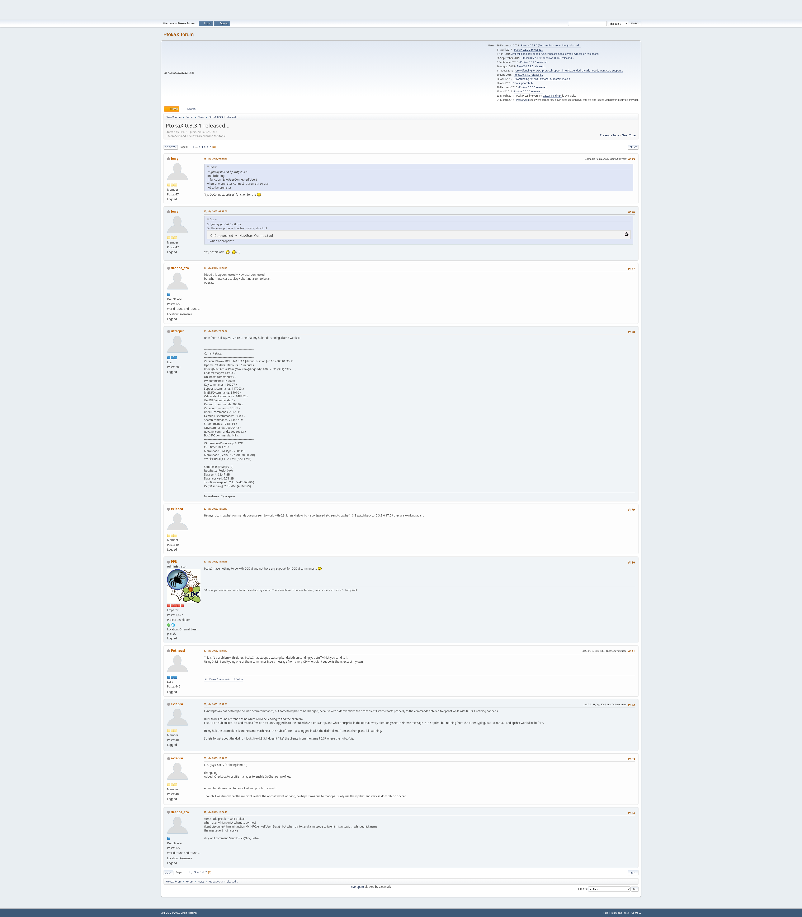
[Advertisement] (401, 9)
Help (605, 912)
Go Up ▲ (636, 912)
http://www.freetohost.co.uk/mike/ (223, 679)
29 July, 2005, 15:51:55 (215, 561)
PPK (174, 561)
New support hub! (523, 83)
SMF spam (357, 887)
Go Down (170, 147)
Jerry (175, 158)
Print (633, 147)
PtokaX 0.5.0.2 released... (528, 91)
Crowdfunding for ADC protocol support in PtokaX (541, 79)
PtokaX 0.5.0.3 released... (533, 87)
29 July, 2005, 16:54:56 (215, 758)
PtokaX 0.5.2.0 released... (531, 66)
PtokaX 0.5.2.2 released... (528, 49)
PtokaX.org (522, 100)
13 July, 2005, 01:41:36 (215, 158)
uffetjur (177, 331)
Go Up (168, 872)
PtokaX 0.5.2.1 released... (534, 62)
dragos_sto (180, 268)
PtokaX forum (178, 34)
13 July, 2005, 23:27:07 (215, 331)
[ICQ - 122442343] (168, 624)
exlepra (177, 508)
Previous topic (610, 135)
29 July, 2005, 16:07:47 (215, 650)
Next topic (629, 135)
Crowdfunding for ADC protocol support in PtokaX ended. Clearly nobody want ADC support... (569, 70)
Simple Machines (189, 913)
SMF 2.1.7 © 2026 (170, 913)
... (196, 147)
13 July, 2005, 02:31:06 (215, 211)
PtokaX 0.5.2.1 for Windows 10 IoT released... (548, 58)
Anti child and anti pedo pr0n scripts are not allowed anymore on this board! (555, 54)
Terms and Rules (620, 912)
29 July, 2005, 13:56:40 (215, 508)
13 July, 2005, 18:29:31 (215, 267)
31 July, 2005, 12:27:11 (215, 812)
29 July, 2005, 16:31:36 (215, 704)
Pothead (178, 650)
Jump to (582, 889)
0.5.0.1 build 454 (552, 95)
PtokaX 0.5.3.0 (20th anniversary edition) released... (551, 45)
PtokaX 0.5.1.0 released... (528, 75)
